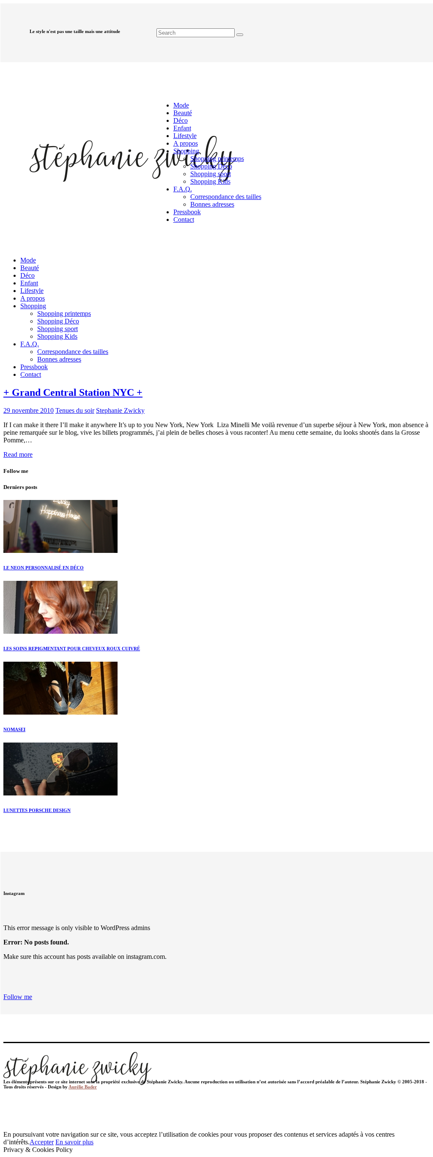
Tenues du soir (74, 410)
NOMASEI (14, 729)
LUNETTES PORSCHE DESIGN (37, 810)
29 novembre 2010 (28, 410)
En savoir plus (74, 1142)
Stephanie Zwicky (120, 410)
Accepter (42, 1142)
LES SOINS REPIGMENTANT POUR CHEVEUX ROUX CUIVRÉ (71, 648)
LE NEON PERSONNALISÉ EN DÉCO (43, 567)
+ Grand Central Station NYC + (73, 392)
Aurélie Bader (83, 1086)
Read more (18, 454)
